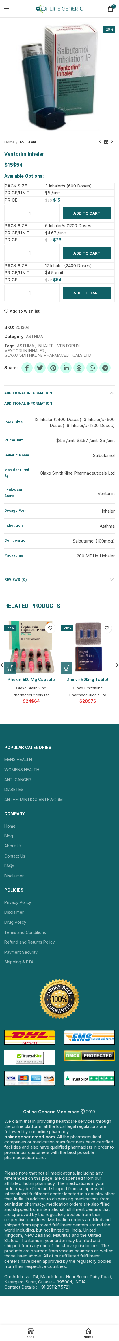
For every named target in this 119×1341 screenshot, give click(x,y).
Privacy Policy (17, 902)
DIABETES (13, 789)
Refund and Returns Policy (29, 942)
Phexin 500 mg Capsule (31, 680)
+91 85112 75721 (54, 1287)
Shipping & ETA (19, 961)
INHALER (46, 346)
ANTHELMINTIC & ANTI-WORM (33, 799)
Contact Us (14, 855)
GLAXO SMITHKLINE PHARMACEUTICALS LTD (48, 355)
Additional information (28, 393)
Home (9, 142)
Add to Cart (87, 213)
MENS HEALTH (18, 759)
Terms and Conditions (25, 932)
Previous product (100, 142)
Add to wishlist (25, 311)
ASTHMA (27, 142)
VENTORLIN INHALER (24, 350)
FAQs (9, 865)
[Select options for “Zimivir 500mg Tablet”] (66, 668)
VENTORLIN (68, 346)
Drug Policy (15, 922)
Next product (112, 142)
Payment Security (21, 952)
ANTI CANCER (17, 779)
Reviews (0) (15, 579)
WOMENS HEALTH (21, 769)
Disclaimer (14, 875)
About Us (13, 845)
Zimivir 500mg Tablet (88, 680)
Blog (8, 835)
